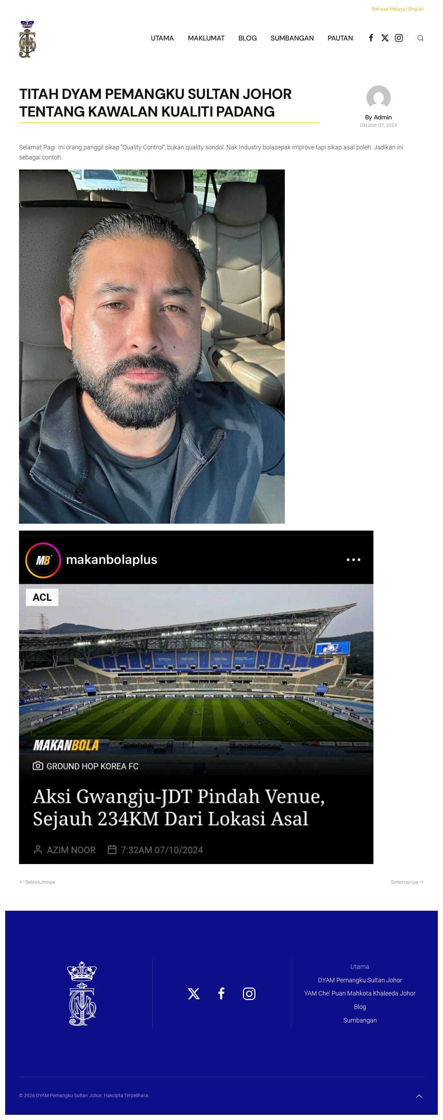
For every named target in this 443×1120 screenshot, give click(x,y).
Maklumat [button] (206, 38)
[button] (420, 38)
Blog (247, 38)
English (416, 9)
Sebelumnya (40, 882)
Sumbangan (292, 38)
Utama (162, 38)
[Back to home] (27, 38)
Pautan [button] (340, 38)
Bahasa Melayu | (389, 9)
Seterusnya (404, 882)
